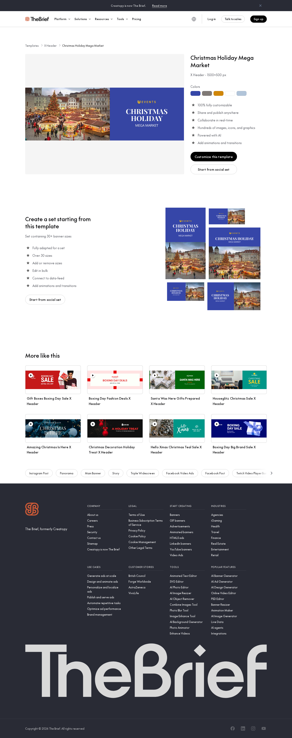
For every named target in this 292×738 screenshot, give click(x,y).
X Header (50, 45)
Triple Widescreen (143, 473)
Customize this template (214, 156)
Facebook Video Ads (180, 473)
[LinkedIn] (243, 728)
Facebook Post (215, 473)
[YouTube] (263, 728)
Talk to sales (233, 19)
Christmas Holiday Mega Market (83, 45)
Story (115, 473)
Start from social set (213, 169)
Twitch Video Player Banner (253, 473)
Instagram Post (38, 473)
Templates (32, 45)
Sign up (258, 19)
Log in (212, 19)
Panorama (66, 473)
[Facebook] (232, 728)
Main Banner (93, 473)
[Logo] (32, 510)
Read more (159, 6)
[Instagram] (253, 728)
